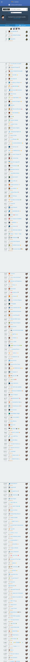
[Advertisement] (15, 52)
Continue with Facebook (16, 4)
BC (16, 2)
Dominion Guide (17, 18)
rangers (8, 25)
